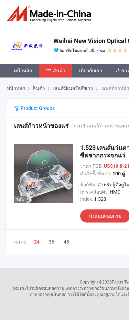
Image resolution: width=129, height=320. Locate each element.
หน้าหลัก (23, 70)
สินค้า (59, 70)
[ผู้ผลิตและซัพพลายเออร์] (50, 14)
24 (37, 242)
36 (51, 241)
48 (66, 241)
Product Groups (37, 108)
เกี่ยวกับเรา (90, 70)
